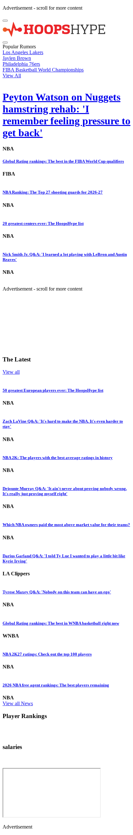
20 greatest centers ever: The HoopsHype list (43, 223)
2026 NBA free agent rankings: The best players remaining (56, 685)
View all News (18, 703)
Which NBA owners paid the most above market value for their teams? (66, 524)
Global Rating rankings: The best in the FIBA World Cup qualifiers (63, 161)
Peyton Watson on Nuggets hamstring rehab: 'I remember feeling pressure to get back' (66, 115)
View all (11, 372)
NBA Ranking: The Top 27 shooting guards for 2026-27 (53, 192)
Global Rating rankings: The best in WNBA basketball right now (61, 623)
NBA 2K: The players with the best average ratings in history (58, 457)
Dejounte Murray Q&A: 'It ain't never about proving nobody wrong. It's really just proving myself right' (65, 491)
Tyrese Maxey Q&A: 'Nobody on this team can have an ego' (57, 592)
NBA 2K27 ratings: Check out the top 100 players (47, 654)
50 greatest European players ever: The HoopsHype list (53, 390)
